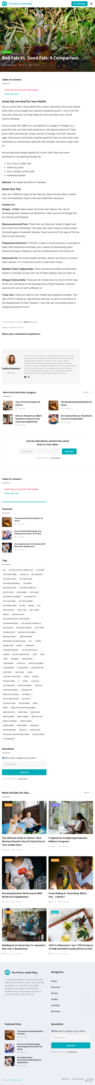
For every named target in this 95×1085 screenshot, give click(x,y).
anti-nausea (34, 592)
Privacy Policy (55, 458)
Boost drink (39, 628)
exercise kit (23, 730)
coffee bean (14, 659)
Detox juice (35, 681)
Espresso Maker (8, 725)
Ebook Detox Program (11, 694)
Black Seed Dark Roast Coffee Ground (16, 619)
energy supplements (10, 721)
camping (19, 645)
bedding (6, 614)
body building (8, 628)
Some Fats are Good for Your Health (21, 89)
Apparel (22, 605)
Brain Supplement (26, 637)
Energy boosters (9, 712)
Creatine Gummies (9, 681)
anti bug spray (8, 592)
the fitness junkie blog (15, 1080)
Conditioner (19, 672)
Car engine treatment (11, 650)
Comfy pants (7, 672)
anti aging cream (26, 579)
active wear (40, 570)
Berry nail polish (18, 614)
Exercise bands (22, 725)
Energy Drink (35, 712)
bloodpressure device (10, 623)
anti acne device (37, 574)
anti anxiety (27, 583)
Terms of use (65, 1079)
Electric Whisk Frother (11, 699)
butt (30, 641)
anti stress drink (9, 601)
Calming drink (8, 645)
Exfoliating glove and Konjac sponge (16, 734)
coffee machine (8, 663)
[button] (91, 3)
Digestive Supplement (10, 690)
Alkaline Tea (24, 574)
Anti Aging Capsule (9, 579)
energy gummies (8, 716)
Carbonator (29, 645)
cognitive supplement (36, 663)
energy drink (22, 712)
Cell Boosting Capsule (29, 650)
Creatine (35, 676)
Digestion (38, 685)
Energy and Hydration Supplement (23, 708)
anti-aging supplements (11, 583)
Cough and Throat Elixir (11, 676)
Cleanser (6, 654)
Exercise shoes (35, 730)
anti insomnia (22, 592)
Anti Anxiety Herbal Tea (27, 588)
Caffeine (38, 641)
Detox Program (8, 685)
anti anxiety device (9, 588)
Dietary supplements (24, 685)
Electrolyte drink (9, 703)
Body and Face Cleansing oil (31, 623)
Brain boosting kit (10, 637)
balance (31, 605)
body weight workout (24, 628)
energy (35, 703)
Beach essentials (9, 610)
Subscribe (81, 3)
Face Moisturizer (38, 734)
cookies (29, 672)
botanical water (9, 632)
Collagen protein (37, 668)
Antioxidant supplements (12, 597)
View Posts (11, 373)
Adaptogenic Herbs (10, 574)
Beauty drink (34, 610)
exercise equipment (9, 730)
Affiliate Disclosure (78, 1079)
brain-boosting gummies (27, 632)
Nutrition (6, 52)
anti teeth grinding (26, 601)
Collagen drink (8, 668)
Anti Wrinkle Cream (9, 605)
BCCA (38, 605)
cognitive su (20, 663)
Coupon (26, 676)
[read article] (8, 405)
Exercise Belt (34, 725)
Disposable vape (26, 690)
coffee (35, 654)
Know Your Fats (11, 93)
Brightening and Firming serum (14, 641)
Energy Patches (37, 716)
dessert (25, 681)
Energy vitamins (26, 721)
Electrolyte (26, 699)
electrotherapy (24, 703)
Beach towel (22, 610)
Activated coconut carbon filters (21, 570)
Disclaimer (90, 1079)
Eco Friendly (26, 694)
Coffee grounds (27, 659)
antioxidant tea (30, 597)
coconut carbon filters (20, 654)
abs (4, 570)
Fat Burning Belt (9, 739)
